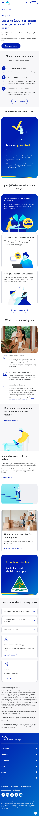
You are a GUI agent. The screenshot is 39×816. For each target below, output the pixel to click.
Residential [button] (5, 749)
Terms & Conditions (25, 786)
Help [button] (3, 766)
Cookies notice (14, 786)
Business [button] (4, 755)
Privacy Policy (4, 786)
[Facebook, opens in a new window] (3, 795)
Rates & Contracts (6, 790)
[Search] (27, 3)
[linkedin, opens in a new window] (12, 795)
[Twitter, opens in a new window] (16, 795)
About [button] (3, 772)
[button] (35, 812)
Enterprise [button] (5, 760)
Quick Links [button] (5, 778)
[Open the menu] (3, 3)
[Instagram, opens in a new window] (7, 795)
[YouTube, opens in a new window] (20, 795)
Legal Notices (16, 790)
